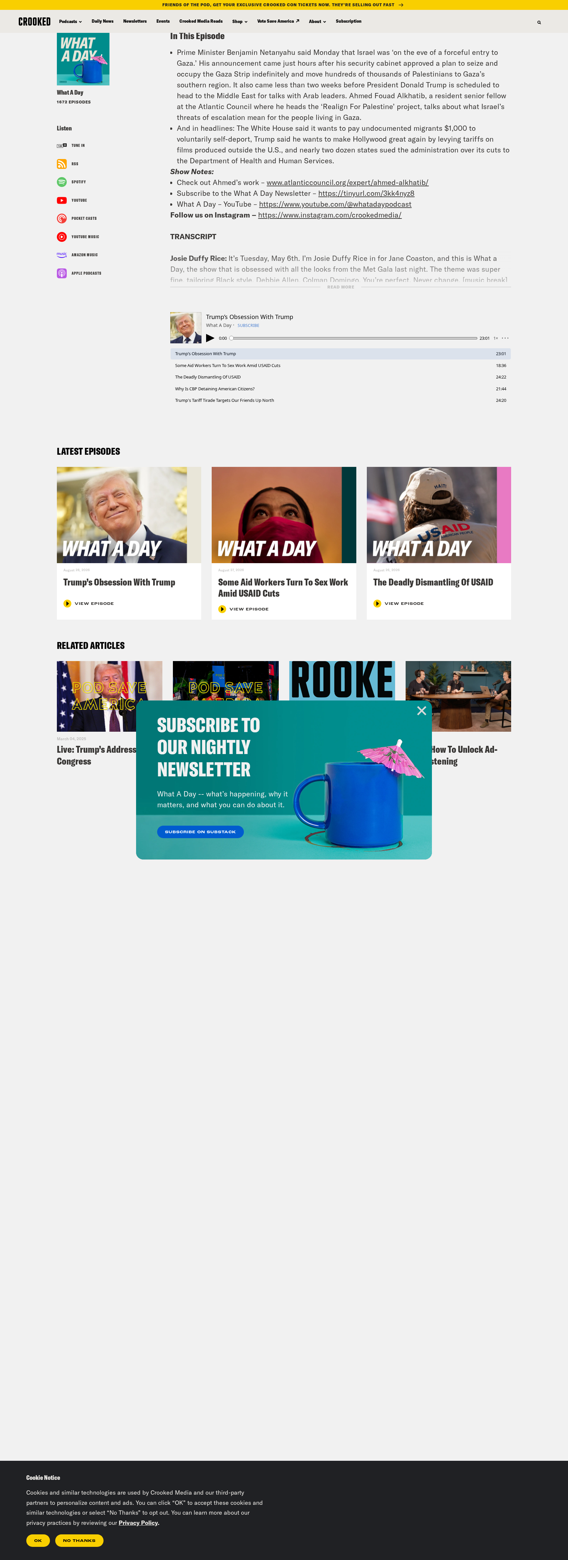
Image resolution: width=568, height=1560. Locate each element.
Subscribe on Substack (200, 832)
